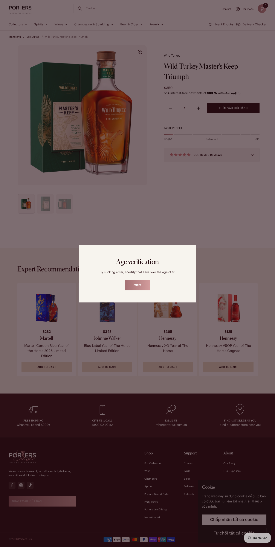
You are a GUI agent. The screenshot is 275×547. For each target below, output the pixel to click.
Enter (137, 285)
